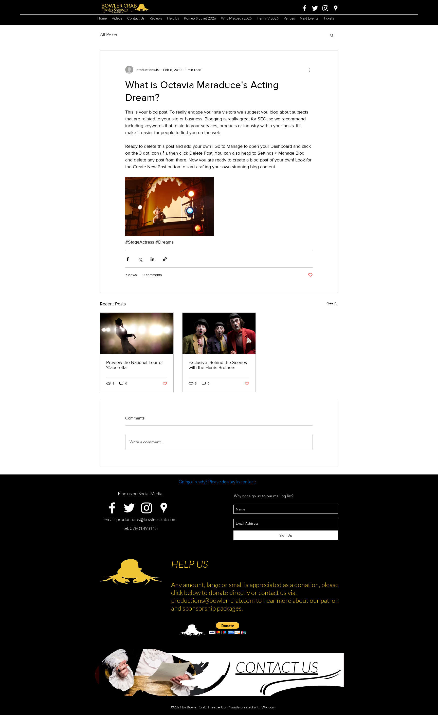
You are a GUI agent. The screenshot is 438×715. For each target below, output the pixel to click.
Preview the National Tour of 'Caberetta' (134, 365)
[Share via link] (164, 259)
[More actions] (310, 70)
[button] (331, 35)
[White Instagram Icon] (325, 8)
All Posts (108, 35)
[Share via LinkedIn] (152, 259)
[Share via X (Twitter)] (140, 259)
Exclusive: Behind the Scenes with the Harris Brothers (218, 365)
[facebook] (304, 8)
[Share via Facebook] (127, 259)
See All (332, 303)
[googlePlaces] (336, 8)
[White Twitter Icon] (315, 8)
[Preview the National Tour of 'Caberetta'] (136, 333)
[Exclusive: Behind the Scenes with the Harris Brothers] (219, 333)
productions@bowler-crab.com (146, 519)
